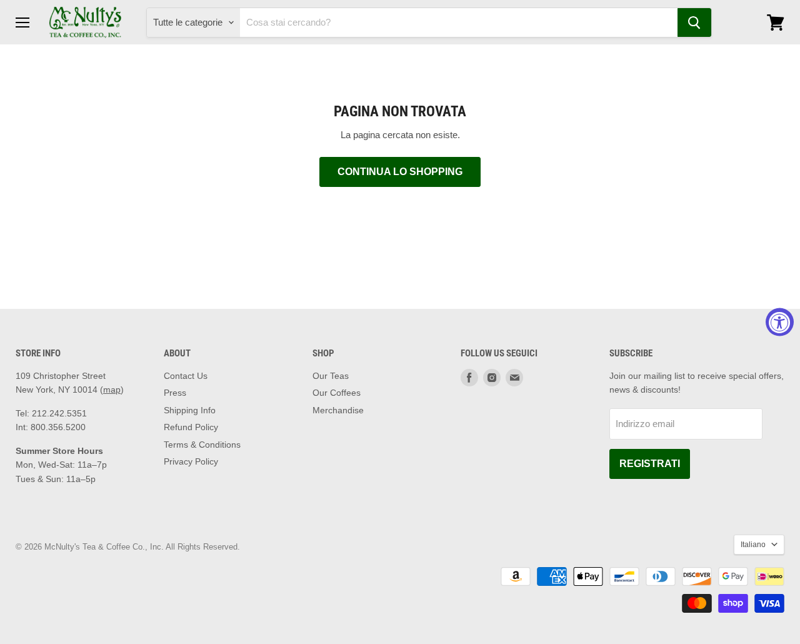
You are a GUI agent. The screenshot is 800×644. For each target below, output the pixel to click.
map (112, 390)
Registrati (649, 463)
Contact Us (186, 376)
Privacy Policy (191, 461)
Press (175, 393)
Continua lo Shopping (400, 171)
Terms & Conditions (202, 445)
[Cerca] (694, 22)
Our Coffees (336, 393)
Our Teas (330, 376)
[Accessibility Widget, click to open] (780, 322)
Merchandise (338, 410)
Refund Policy (191, 427)
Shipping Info (190, 410)
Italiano (753, 544)
